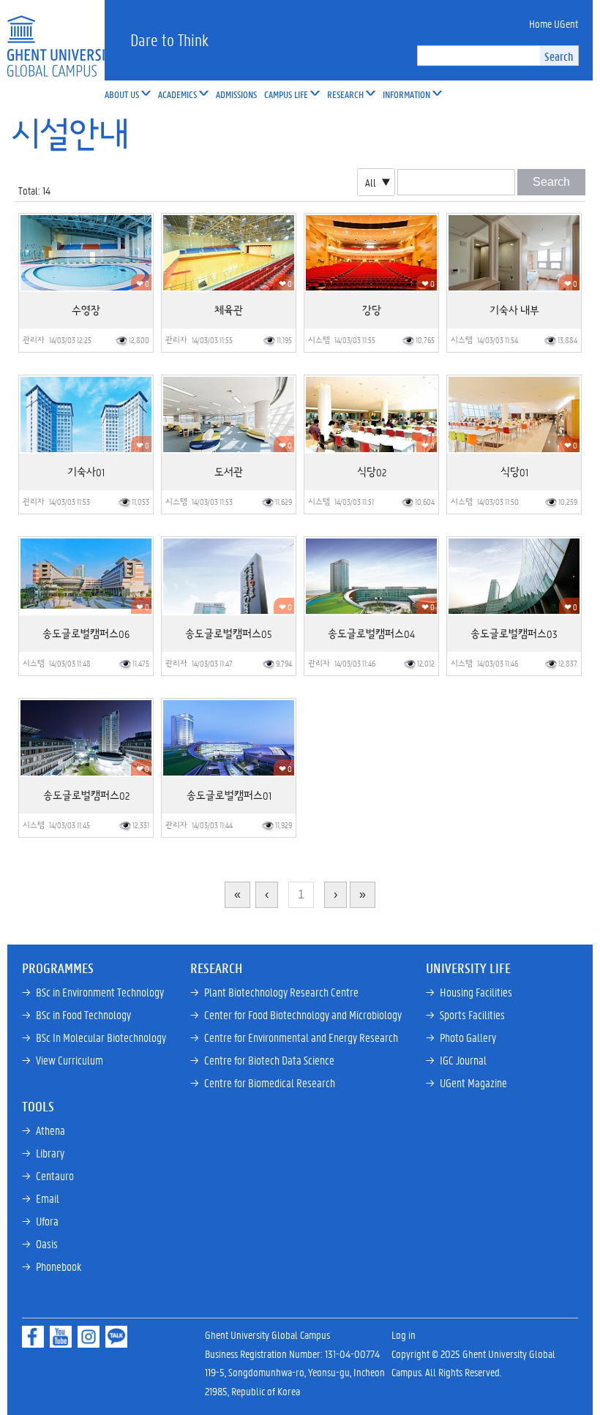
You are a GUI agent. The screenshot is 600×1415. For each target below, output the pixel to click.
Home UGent (553, 23)
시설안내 (69, 135)
